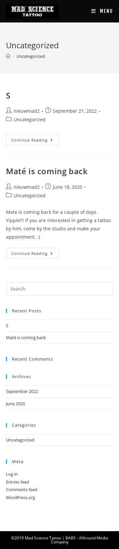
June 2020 (15, 404)
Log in (12, 474)
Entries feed (17, 482)
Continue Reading (31, 140)
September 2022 (22, 391)
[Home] (8, 56)
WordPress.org (20, 497)
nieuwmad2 (27, 111)
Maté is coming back (47, 171)
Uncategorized (31, 56)
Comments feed (21, 489)
